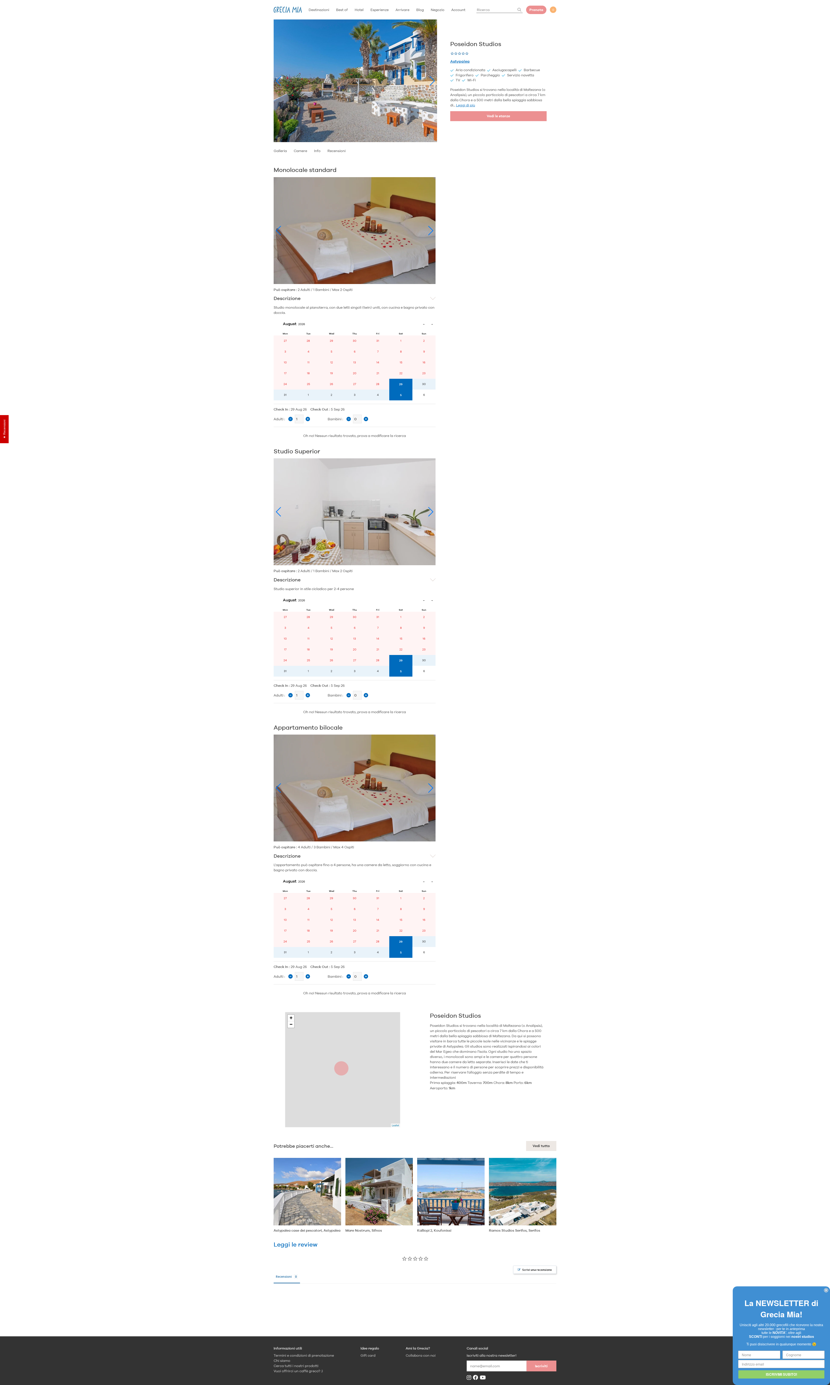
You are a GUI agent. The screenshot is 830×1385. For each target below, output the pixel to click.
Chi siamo (282, 1361)
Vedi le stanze (498, 116)
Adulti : (279, 419)
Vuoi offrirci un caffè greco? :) (298, 1371)
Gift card (368, 1355)
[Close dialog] (826, 1290)
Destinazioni (319, 10)
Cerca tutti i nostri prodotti (296, 1366)
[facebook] (476, 1377)
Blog (420, 10)
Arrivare (402, 10)
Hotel (359, 10)
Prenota (536, 10)
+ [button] (291, 1018)
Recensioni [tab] (284, 1276)
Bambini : (335, 419)
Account (458, 10)
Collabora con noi (421, 1355)
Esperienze (379, 10)
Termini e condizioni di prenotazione (304, 1355)
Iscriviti (541, 1366)
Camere (300, 151)
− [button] (291, 1024)
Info (317, 151)
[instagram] (470, 1377)
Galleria (280, 151)
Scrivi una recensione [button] (537, 1270)
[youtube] (483, 1377)
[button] (279, 81)
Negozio (437, 10)
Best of (342, 10)
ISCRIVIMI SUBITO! (781, 1374)
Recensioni (336, 151)
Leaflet (395, 1125)
